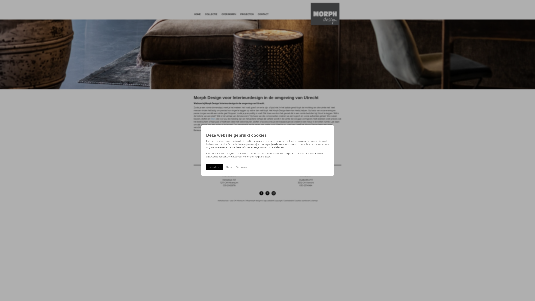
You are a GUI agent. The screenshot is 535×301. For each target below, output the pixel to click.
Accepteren (215, 167)
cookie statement (276, 147)
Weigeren (229, 167)
